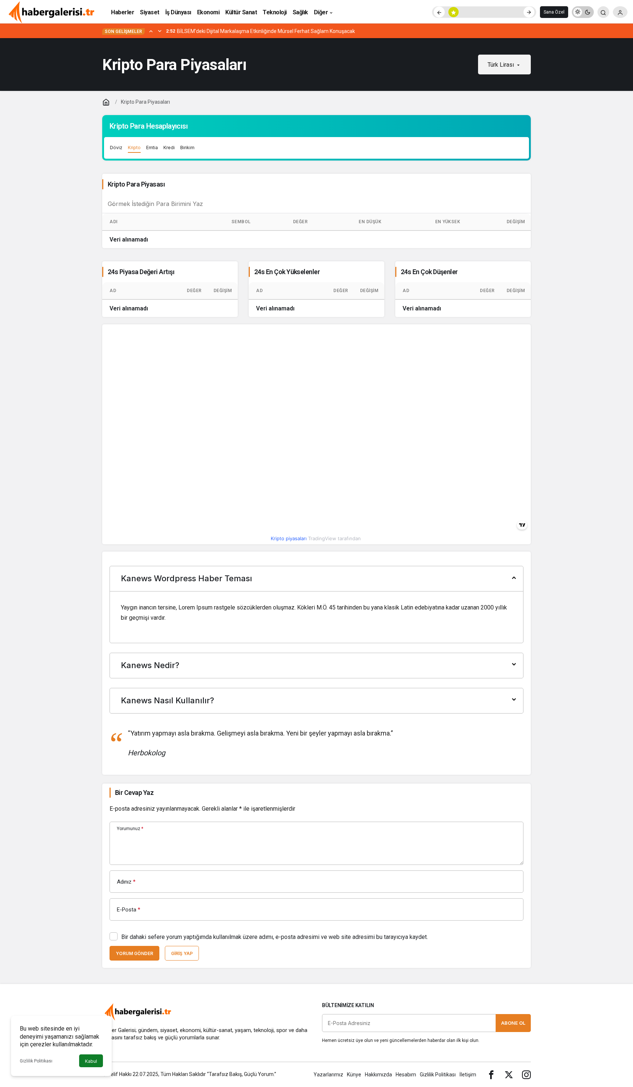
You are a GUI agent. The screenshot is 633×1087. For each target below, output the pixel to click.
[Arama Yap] (603, 12)
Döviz (116, 147)
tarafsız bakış (140, 1037)
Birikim (187, 147)
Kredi (169, 147)
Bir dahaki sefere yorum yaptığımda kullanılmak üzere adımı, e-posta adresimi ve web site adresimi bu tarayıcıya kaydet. (274, 936)
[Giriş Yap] (620, 12)
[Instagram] (526, 1074)
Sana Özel (554, 12)
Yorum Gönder (134, 953)
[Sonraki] (528, 12)
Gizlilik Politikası (36, 1061)
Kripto (134, 147)
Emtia (152, 147)
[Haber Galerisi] (51, 11)
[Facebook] (491, 1074)
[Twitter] (508, 1074)
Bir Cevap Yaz (134, 792)
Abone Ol (513, 1023)
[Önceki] (439, 12)
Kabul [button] (91, 1061)
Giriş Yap (182, 953)
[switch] (583, 12)
